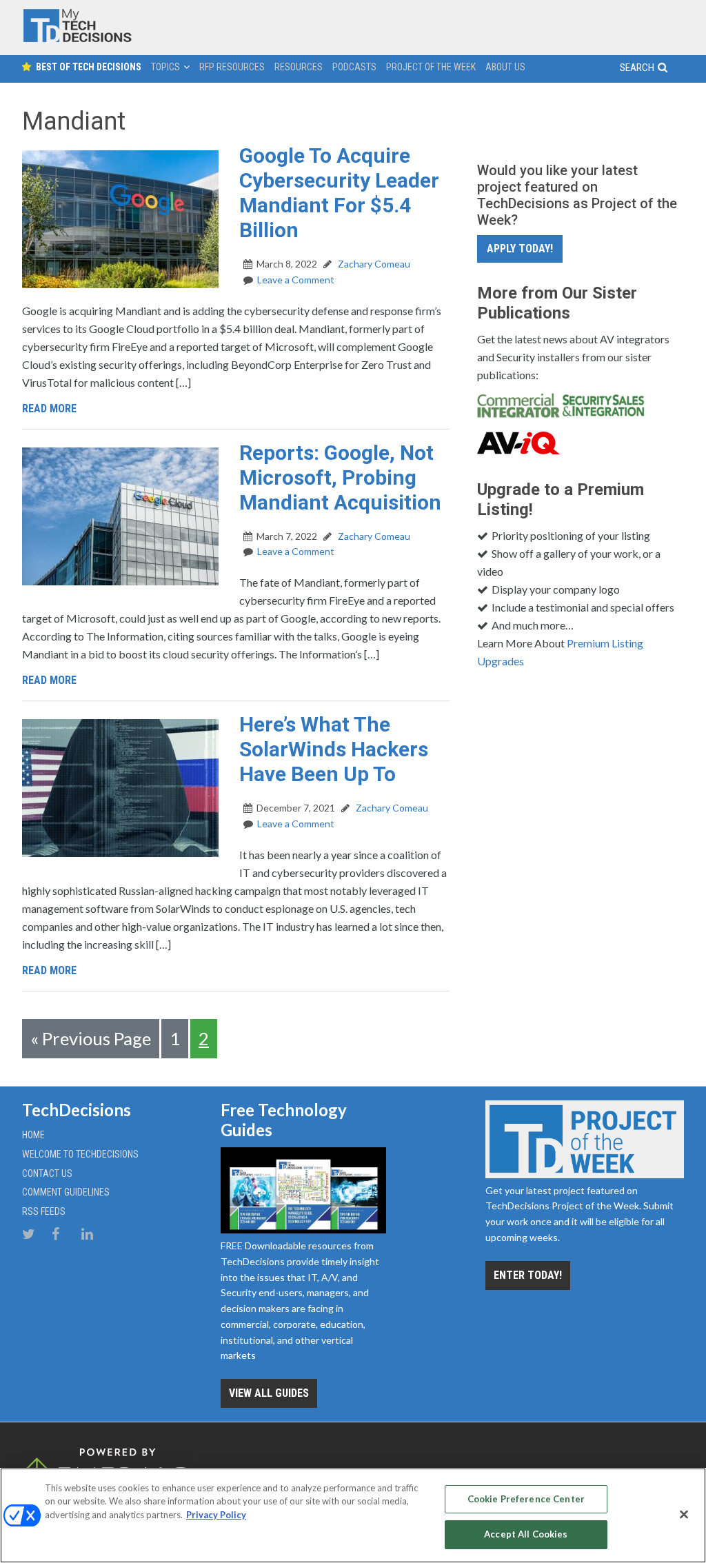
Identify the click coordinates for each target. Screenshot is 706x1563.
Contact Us (47, 1173)
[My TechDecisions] (77, 39)
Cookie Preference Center (526, 1498)
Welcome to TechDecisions (80, 1154)
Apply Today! (520, 248)
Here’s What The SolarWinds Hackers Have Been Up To (333, 749)
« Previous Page (90, 1038)
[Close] (684, 1514)
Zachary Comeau (373, 264)
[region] (353, 1515)
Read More (49, 408)
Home (33, 1134)
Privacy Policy (216, 1514)
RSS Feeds (43, 1211)
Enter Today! (528, 1275)
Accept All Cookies (525, 1534)
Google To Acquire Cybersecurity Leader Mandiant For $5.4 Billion (339, 192)
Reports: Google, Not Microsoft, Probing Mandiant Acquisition (340, 477)
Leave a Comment (295, 279)
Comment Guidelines (66, 1192)
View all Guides (269, 1393)
